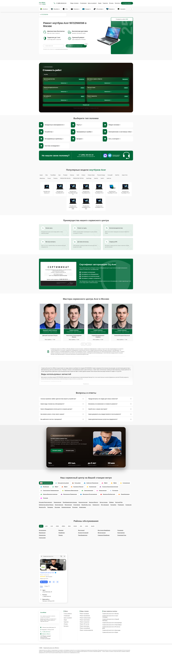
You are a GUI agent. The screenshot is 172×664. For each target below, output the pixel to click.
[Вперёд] (131, 9)
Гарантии (105, 3)
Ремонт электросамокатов (86, 630)
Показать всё (86, 104)
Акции (99, 3)
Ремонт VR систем (84, 624)
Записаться (63, 83)
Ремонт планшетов (84, 622)
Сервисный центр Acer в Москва (110, 613)
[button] (83, 344)
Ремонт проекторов (85, 619)
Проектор (76, 9)
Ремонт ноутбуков (84, 613)
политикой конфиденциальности (61, 49)
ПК (66, 9)
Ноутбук (45, 9)
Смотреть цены (70, 450)
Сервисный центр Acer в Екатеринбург (112, 622)
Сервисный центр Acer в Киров (110, 632)
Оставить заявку (57, 450)
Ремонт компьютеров (85, 617)
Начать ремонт (127, 3)
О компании (83, 3)
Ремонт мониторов (84, 626)
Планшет (87, 9)
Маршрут (45, 581)
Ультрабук (122, 9)
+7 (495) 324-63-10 (61, 3)
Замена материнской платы (51, 87)
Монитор (111, 9)
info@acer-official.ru (46, 633)
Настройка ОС (47, 96)
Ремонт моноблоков (85, 615)
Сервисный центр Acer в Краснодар (111, 630)
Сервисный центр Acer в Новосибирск (112, 624)
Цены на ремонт (92, 3)
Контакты (117, 3)
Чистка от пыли (91, 87)
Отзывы (111, 3)
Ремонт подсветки (92, 96)
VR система (99, 9)
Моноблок (56, 9)
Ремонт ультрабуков (85, 628)
